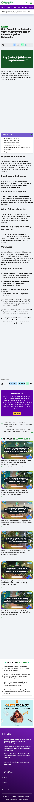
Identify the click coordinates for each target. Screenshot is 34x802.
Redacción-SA (6, 466)
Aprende (9, 7)
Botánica (7, 11)
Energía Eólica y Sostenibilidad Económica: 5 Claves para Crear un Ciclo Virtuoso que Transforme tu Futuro (16, 582)
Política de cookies (23, 799)
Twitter (23, 383)
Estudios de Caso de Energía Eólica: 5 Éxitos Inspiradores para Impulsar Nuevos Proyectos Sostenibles (16, 552)
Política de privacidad (11, 799)
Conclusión (7, 149)
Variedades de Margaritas (12, 143)
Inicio (3, 7)
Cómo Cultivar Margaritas (12, 145)
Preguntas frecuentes (10, 152)
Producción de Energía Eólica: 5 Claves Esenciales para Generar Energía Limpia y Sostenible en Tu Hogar (16, 668)
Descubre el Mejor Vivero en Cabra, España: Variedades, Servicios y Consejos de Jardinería (16, 432)
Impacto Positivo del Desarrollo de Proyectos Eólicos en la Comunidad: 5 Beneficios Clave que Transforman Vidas (16, 612)
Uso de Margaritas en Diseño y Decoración (17, 147)
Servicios (17, 7)
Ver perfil (17, 413)
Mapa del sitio (6, 790)
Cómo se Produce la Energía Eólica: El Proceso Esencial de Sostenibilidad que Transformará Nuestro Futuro (14, 492)
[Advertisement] (17, 20)
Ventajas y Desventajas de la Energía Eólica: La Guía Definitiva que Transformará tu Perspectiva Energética (16, 462)
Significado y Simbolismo (11, 140)
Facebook (14, 383)
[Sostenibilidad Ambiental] (7, 2)
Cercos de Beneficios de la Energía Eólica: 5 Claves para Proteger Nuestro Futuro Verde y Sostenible (16, 522)
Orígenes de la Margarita (11, 138)
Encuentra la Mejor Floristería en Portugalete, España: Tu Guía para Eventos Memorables (18, 424)
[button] (27, 2)
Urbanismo (5, 780)
